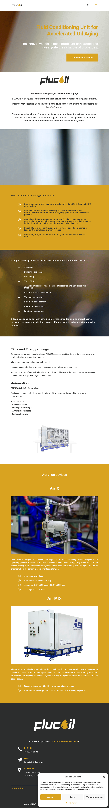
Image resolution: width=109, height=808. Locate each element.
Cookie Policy (71, 803)
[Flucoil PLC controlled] (54, 453)
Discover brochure (82, 57)
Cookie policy (17, 788)
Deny (72, 797)
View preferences (94, 797)
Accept (50, 797)
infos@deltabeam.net (34, 762)
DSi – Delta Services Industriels (64, 742)
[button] (103, 777)
